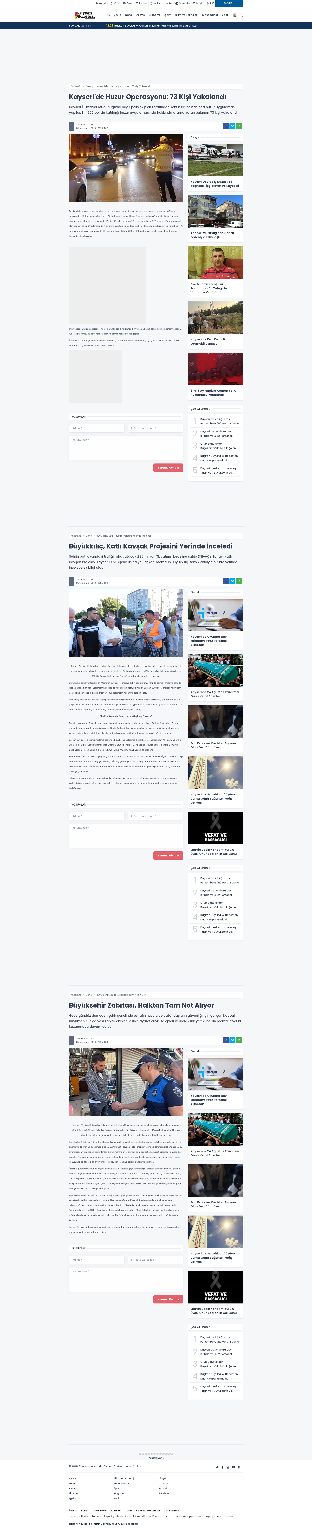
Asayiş (140, 15)
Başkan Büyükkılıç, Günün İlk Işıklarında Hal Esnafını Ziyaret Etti (145, 25)
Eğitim (167, 15)
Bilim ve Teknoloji (186, 15)
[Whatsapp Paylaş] (239, 126)
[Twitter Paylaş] (232, 126)
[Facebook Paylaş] (226, 126)
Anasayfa (76, 86)
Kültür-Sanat (210, 15)
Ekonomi (154, 15)
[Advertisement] (156, 59)
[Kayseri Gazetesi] (85, 14)
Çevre (117, 15)
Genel (128, 15)
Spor (225, 15)
